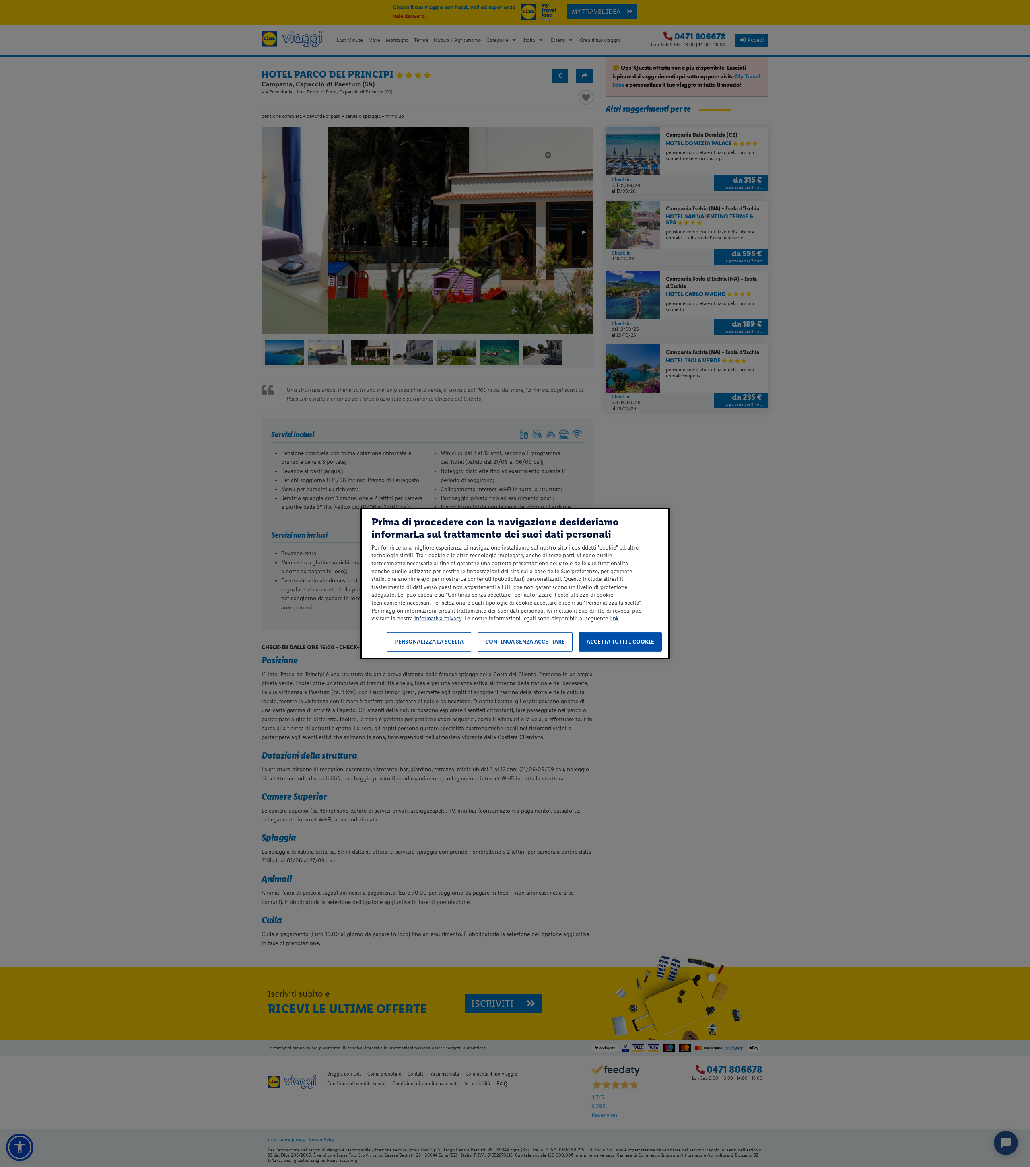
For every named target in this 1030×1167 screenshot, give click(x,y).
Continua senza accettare (525, 641)
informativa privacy (437, 618)
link (614, 618)
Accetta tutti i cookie (620, 641)
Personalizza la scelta (429, 641)
